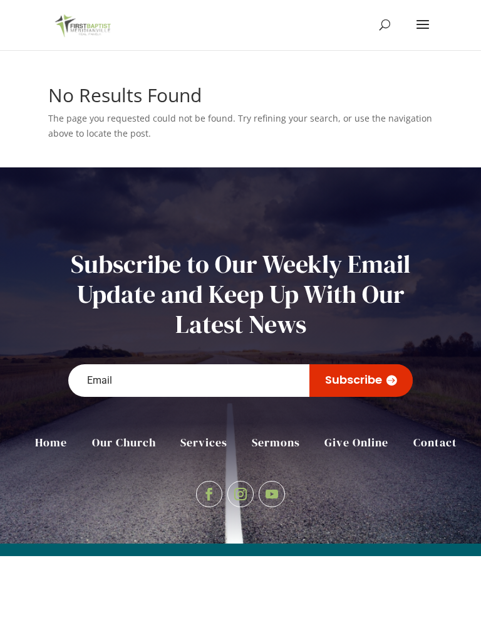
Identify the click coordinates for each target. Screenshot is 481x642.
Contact (435, 442)
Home (51, 442)
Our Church (124, 442)
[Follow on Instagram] (240, 494)
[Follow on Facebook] (209, 494)
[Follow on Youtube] (272, 494)
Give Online (356, 442)
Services (203, 442)
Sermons (276, 442)
